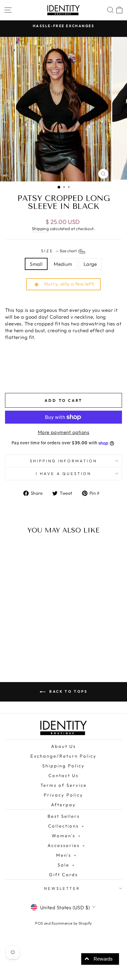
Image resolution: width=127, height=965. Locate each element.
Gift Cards (63, 874)
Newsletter (62, 888)
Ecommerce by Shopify (72, 923)
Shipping (40, 228)
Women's (63, 835)
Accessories (64, 845)
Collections (63, 826)
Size (59, 250)
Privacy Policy (63, 795)
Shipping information (63, 460)
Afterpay (63, 804)
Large (90, 264)
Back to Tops (68, 691)
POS (39, 923)
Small (36, 264)
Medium (63, 264)
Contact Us (63, 775)
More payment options (63, 432)
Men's (63, 855)
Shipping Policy (63, 766)
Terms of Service (63, 785)
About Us (63, 746)
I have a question (64, 473)
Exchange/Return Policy (63, 756)
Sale (63, 865)
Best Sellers (64, 816)
